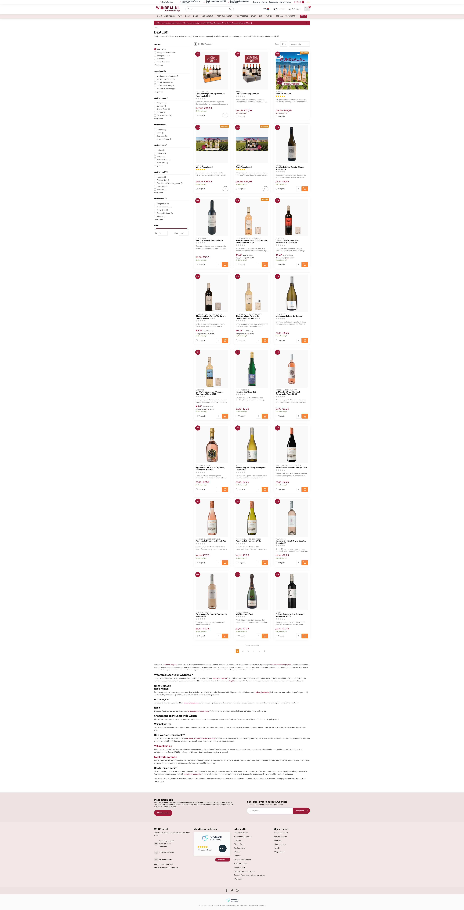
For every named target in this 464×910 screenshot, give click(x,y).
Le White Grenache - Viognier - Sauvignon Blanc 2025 (210, 393)
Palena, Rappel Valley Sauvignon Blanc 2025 (250, 469)
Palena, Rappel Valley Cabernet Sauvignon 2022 (290, 615)
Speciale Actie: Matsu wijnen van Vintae (249, 875)
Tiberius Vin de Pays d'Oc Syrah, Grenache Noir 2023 (210, 317)
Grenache (162, 136)
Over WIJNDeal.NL (241, 832)
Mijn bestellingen (280, 836)
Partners (237, 856)
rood (195, 16)
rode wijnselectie (262, 692)
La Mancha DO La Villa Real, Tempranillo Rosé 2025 (288, 393)
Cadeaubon (273, 2)
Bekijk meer (158, 65)
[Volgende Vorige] (264, 651)
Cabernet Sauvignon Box (247, 94)
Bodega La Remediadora (166, 52)
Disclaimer (238, 840)
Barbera (161, 106)
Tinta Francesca (164, 207)
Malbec (161, 150)
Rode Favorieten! (244, 167)
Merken (264, 2)
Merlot (161, 156)
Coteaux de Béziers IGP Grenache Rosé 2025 (211, 615)
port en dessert (224, 16)
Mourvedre (162, 163)
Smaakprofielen (240, 867)
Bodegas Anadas (163, 56)
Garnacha (162, 130)
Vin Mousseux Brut (244, 614)
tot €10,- (279, 16)
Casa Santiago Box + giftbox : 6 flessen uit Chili (210, 95)
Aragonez (162, 103)
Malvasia (161, 153)
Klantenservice (285, 2)
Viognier (161, 216)
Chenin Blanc (163, 109)
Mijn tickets (278, 840)
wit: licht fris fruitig (166, 79)
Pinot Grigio (162, 186)
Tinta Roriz (162, 210)
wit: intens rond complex (167, 76)
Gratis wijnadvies (240, 863)
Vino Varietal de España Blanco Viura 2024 (290, 168)
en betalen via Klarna (191, 2)
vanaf (216, 2)
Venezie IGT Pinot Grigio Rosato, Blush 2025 (291, 542)
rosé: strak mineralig (166, 89)
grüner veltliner (164, 139)
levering (167, 2)
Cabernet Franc (164, 115)
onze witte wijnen (191, 703)
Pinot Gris (162, 189)
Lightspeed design (247, 905)
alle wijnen (169, 16)
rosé (187, 16)
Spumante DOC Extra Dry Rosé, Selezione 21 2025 (210, 469)
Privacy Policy (239, 844)
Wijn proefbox (242, 16)
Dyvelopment (260, 905)
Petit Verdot (163, 180)
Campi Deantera (163, 62)
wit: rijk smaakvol (165, 82)
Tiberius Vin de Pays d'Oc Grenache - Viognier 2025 (248, 317)
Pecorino (161, 177)
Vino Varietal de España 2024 (209, 240)
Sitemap (237, 852)
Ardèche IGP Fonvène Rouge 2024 (292, 468)
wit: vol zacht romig (165, 85)
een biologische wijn (192, 774)
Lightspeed (235, 905)
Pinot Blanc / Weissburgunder (169, 183)
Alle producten (279, 852)
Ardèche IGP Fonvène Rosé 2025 (211, 541)
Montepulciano (164, 159)
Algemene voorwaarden (243, 836)
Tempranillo (163, 204)
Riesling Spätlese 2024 (247, 392)
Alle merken (161, 49)
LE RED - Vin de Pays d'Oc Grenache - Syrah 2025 (287, 241)
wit (179, 16)
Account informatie (281, 832)
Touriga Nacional (165, 213)
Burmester (161, 59)
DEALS (303, 16)
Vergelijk (202, 115)
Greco (160, 133)
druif (253, 16)
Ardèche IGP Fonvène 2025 (248, 541)
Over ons (256, 2)
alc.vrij (269, 16)
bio (260, 16)
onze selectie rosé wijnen (198, 711)
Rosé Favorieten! (283, 94)
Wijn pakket (238, 879)
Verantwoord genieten (242, 859)
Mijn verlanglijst (280, 844)
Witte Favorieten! (204, 167)
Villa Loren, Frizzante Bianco (289, 316)
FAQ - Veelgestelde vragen (244, 871)
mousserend (207, 16)
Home (159, 16)
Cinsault (161, 112)
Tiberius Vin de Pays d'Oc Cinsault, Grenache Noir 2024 (252, 241)
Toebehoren (291, 16)
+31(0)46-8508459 (166, 852)
